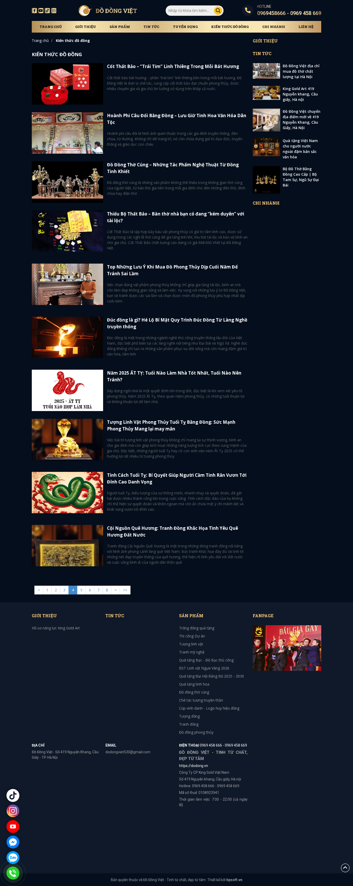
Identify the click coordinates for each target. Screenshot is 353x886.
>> (125, 589)
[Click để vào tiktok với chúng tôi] (12, 795)
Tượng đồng (189, 716)
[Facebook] (34, 10)
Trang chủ (51, 27)
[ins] (53, 10)
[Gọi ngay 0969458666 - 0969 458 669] (12, 873)
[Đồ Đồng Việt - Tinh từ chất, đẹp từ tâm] (107, 10)
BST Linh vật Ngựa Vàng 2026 (204, 668)
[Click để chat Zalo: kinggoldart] (12, 857)
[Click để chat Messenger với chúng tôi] (12, 842)
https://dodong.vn (193, 766)
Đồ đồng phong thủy (196, 732)
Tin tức (151, 27)
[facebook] (287, 647)
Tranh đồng (188, 724)
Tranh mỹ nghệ (191, 652)
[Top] (345, 867)
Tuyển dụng (185, 27)
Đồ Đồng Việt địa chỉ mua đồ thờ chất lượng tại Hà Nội (301, 71)
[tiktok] (47, 10)
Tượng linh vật (191, 644)
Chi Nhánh (273, 27)
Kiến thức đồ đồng (230, 27)
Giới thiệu (85, 27)
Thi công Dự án (192, 636)
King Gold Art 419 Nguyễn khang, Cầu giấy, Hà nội (300, 94)
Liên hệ (305, 27)
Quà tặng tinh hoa (194, 684)
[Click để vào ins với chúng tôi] (12, 811)
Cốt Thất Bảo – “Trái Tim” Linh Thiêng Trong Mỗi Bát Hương (173, 66)
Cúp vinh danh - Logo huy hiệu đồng (209, 708)
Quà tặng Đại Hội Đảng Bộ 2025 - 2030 (211, 676)
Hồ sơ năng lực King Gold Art (56, 628)
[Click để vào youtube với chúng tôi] (12, 826)
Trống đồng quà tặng (196, 628)
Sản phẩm (120, 27)
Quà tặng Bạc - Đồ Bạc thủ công (206, 660)
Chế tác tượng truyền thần (201, 700)
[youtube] (40, 10)
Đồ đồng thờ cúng (194, 692)
